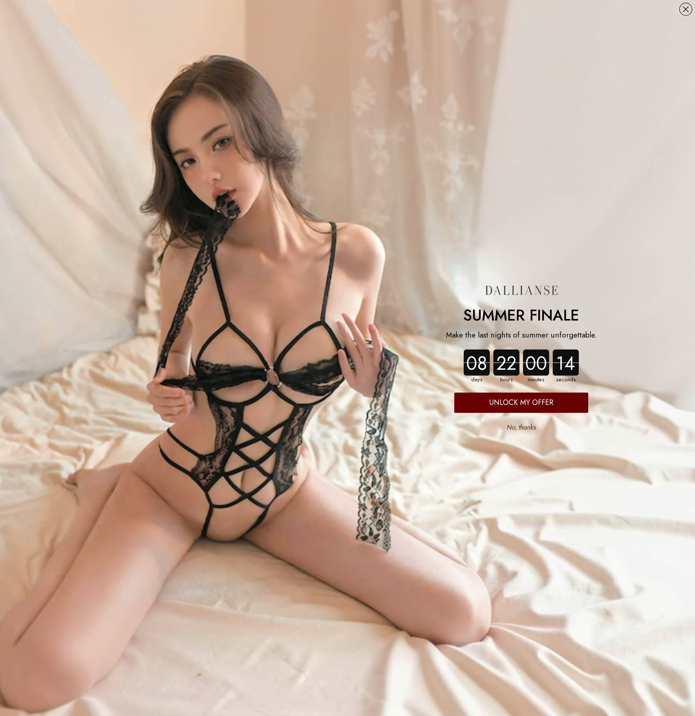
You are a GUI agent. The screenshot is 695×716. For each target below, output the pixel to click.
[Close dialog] (685, 9)
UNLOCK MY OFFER (521, 402)
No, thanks (521, 427)
